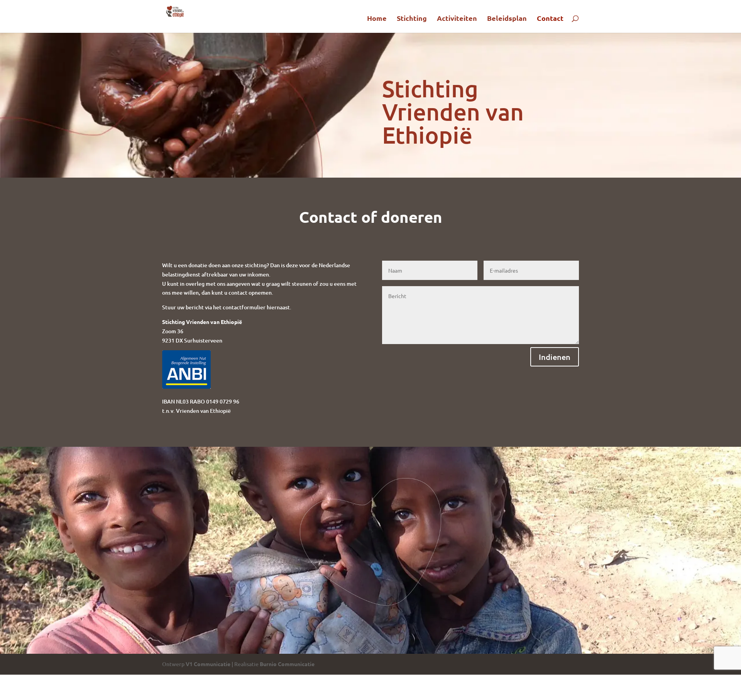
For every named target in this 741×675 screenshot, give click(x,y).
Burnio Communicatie (287, 663)
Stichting (412, 18)
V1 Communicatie (208, 663)
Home (377, 18)
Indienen (554, 357)
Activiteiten (457, 18)
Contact (550, 18)
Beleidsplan (507, 18)
